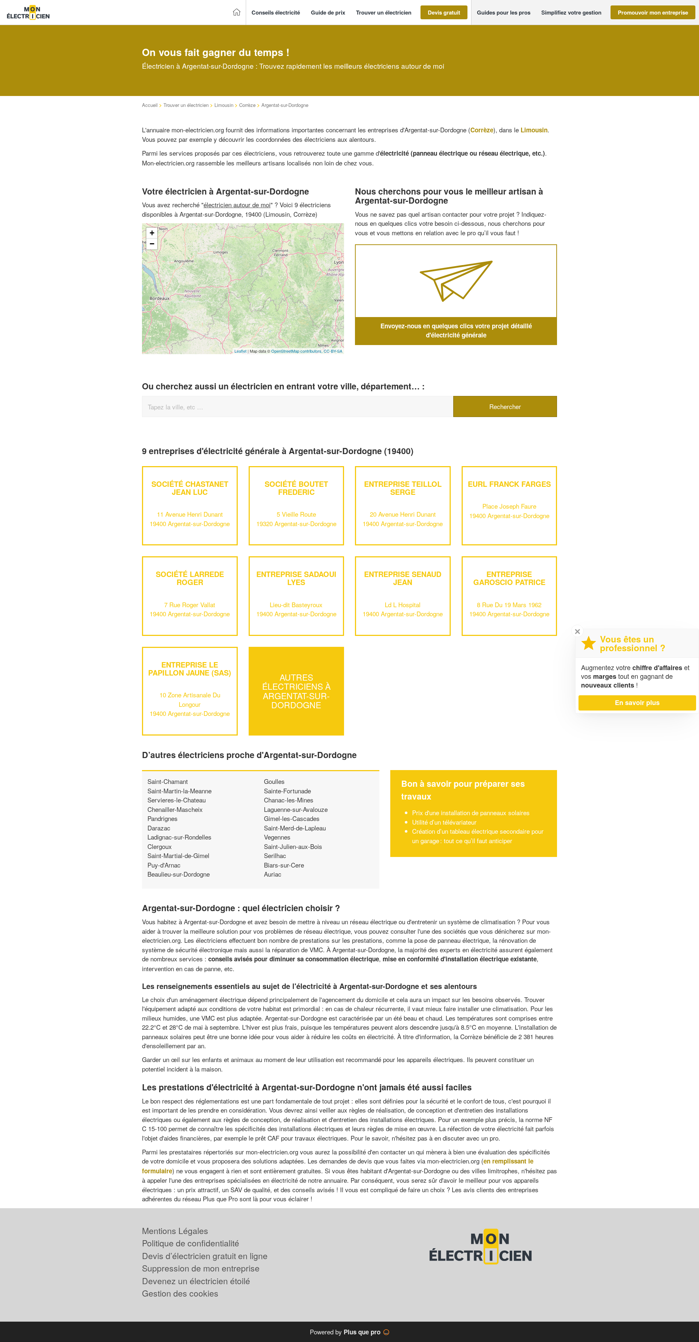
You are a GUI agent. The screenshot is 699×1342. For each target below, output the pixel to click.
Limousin (223, 104)
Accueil (150, 104)
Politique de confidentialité (190, 1243)
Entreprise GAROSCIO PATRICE (509, 578)
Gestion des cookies (180, 1293)
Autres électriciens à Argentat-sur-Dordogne (296, 691)
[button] (275, 13)
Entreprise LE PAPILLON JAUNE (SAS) (189, 668)
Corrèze (247, 104)
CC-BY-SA (333, 351)
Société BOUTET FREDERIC (296, 487)
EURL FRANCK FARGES (509, 483)
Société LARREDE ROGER (190, 578)
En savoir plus (637, 702)
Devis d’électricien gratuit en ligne (205, 1256)
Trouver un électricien (186, 104)
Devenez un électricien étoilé (196, 1281)
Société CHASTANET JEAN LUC (189, 487)
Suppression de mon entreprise (201, 1268)
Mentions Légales (175, 1231)
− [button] (152, 243)
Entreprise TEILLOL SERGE (403, 487)
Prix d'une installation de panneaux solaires (471, 812)
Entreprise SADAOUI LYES (296, 578)
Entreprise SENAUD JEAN (402, 578)
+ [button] (152, 232)
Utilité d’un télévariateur (444, 821)
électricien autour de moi (237, 204)
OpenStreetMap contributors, (297, 351)
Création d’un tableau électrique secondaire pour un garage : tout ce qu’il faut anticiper (478, 835)
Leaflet (240, 351)
